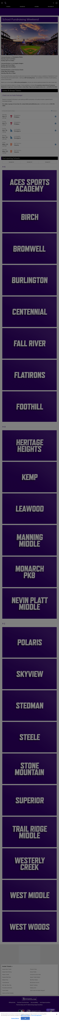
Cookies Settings (15, 1018)
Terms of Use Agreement (36, 1015)
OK (25, 1018)
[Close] (56, 1014)
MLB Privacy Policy (25, 1015)
